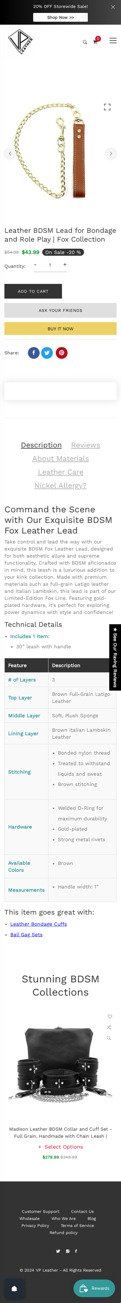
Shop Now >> (60, 17)
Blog (92, 1218)
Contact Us (82, 1211)
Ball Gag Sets (26, 934)
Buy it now (60, 328)
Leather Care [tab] (60, 472)
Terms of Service (77, 1225)
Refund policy (64, 1232)
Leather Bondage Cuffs (38, 924)
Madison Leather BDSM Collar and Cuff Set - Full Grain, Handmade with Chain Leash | (60, 1132)
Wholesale (29, 1218)
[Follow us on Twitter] (47, 353)
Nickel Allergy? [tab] (60, 485)
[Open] (14, 1289)
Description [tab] (41, 445)
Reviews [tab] (85, 445)
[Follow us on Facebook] (34, 353)
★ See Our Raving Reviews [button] (115, 657)
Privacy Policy (35, 1225)
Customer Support (40, 1211)
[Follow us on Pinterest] (62, 353)
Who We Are (63, 1218)
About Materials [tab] (60, 458)
